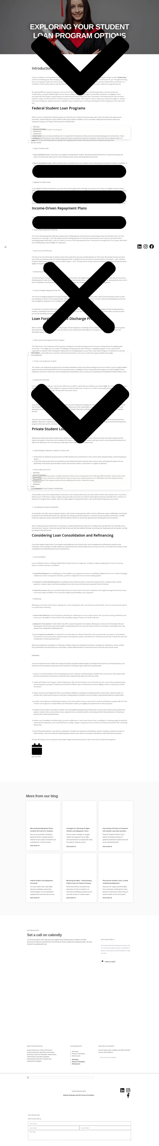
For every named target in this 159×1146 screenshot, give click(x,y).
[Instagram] (145, 246)
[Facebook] (151, 246)
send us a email (110, 961)
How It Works (35, 5)
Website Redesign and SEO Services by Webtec (78, 1095)
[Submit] (128, 1057)
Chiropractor (37, 133)
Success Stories (36, 142)
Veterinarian (37, 136)
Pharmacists (37, 131)
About (33, 140)
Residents (36, 138)
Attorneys (36, 127)
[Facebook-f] (128, 1095)
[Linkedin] (139, 246)
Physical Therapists (39, 129)
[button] (79, 246)
